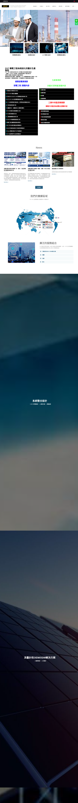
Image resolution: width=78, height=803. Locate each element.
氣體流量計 (43, 92)
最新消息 (54, 6)
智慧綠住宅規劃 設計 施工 (12, 90)
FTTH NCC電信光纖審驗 (12, 93)
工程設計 (41, 6)
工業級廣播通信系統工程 (12, 116)
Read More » (6, 182)
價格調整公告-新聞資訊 (57, 168)
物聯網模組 (43, 98)
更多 (73, 6)
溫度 (43, 258)
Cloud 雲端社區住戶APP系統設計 (14, 131)
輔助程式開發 (44, 119)
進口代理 (47, 6)
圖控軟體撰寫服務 (45, 111)
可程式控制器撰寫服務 (46, 116)
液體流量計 (43, 89)
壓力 (43, 261)
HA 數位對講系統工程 (12, 113)
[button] (21, 90)
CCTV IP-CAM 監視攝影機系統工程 (15, 99)
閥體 (43, 255)
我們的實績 (67, 6)
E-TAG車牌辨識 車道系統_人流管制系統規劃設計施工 (18, 102)
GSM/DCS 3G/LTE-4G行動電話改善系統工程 (17, 96)
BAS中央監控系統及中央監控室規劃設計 (16, 128)
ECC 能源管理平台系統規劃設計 (14, 134)
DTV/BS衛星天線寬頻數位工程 (13, 110)
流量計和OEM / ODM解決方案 (49, 251)
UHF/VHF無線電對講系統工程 (13, 119)
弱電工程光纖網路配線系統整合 (14, 122)
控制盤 (42, 95)
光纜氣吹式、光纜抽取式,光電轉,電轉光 (15, 108)
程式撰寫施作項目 (45, 114)
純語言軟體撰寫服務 (45, 122)
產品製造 (35, 6)
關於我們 (60, 6)
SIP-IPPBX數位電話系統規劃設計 (14, 125)
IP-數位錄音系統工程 (11, 105)
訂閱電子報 (5, 1)
